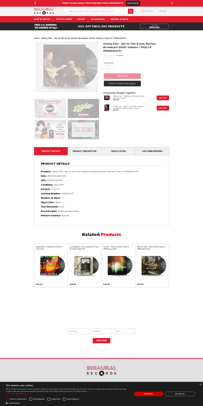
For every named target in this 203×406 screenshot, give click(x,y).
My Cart (163, 11)
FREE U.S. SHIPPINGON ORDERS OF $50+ (46, 26)
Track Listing (118, 151)
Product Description (84, 151)
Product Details (51, 151)
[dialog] (101, 394)
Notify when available (122, 83)
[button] (67, 394)
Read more (91, 391)
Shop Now (133, 3)
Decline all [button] (180, 394)
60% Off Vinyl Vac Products (101, 26)
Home (37, 38)
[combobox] (99, 11)
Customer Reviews (152, 151)
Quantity (108, 63)
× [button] (200, 384)
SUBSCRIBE (101, 340)
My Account (147, 11)
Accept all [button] (148, 394)
